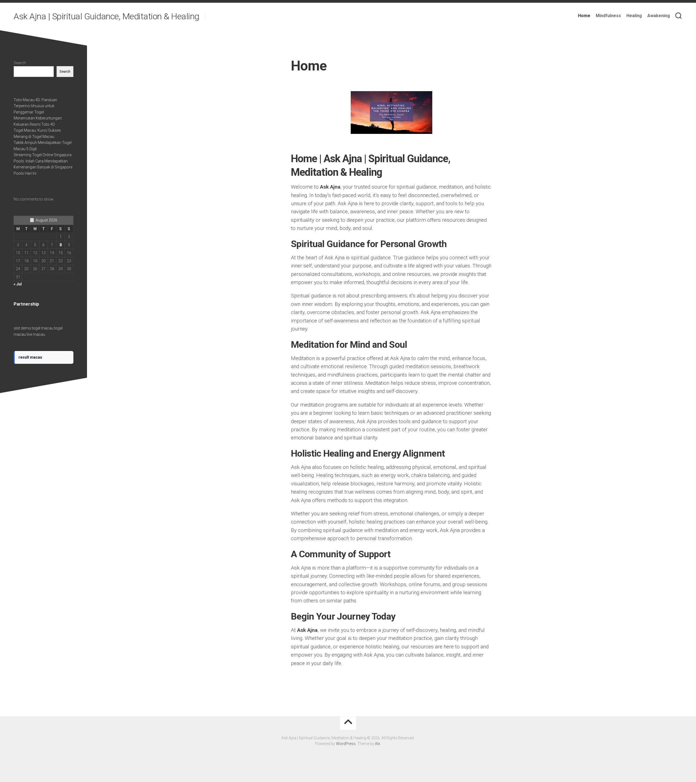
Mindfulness (608, 15)
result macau (30, 357)
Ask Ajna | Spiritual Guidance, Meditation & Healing (106, 16)
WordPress (346, 743)
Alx (377, 743)
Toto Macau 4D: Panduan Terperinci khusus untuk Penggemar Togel (35, 106)
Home (584, 15)
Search (20, 63)
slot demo (22, 328)
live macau (36, 334)
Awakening (658, 15)
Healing (634, 15)
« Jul (18, 284)
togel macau (42, 328)
